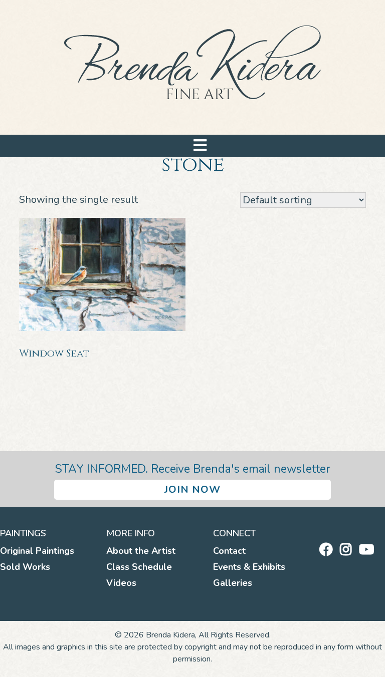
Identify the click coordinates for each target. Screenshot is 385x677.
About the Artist (140, 551)
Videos (121, 583)
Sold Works (25, 567)
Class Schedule (139, 567)
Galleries (232, 583)
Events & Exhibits (249, 567)
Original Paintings (37, 551)
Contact (229, 551)
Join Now (192, 489)
